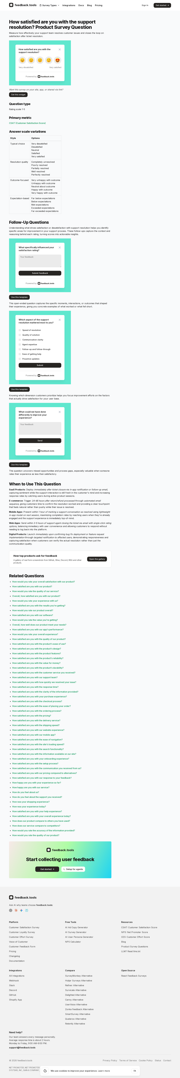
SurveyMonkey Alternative (78, 975)
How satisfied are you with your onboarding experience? (40, 758)
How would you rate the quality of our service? (35, 591)
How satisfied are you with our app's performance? (38, 629)
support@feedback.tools (22, 1047)
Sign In (145, 5)
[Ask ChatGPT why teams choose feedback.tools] (10, 910)
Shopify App (15, 999)
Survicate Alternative (75, 990)
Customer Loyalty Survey (22, 932)
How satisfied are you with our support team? (35, 677)
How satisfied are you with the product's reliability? (37, 658)
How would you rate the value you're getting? (35, 620)
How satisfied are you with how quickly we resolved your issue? (44, 682)
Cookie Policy (146, 1060)
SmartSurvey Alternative (77, 1014)
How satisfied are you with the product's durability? (38, 667)
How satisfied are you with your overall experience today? (41, 816)
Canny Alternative (74, 999)
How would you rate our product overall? (32, 610)
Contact (167, 1060)
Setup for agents (74, 869)
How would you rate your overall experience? (35, 634)
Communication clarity (32, 340)
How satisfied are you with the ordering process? (36, 711)
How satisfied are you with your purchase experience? (39, 696)
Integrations (68, 5)
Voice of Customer (18, 941)
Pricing (98, 5)
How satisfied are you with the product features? (36, 653)
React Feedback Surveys (133, 975)
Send (40, 440)
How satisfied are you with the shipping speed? (36, 725)
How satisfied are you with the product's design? (36, 648)
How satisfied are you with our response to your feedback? (42, 778)
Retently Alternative (75, 1023)
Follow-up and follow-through (36, 349)
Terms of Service (128, 1060)
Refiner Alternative (74, 985)
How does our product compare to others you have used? (41, 821)
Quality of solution (31, 335)
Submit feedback (40, 273)
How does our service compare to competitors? (36, 825)
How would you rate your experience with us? (35, 600)
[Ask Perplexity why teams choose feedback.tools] (26, 910)
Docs (81, 5)
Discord (13, 990)
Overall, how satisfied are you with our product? (36, 596)
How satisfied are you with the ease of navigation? (37, 739)
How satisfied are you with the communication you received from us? (46, 768)
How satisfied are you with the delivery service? (36, 720)
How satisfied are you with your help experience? (37, 811)
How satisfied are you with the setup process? (35, 763)
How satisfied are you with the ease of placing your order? (41, 706)
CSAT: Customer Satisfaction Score (139, 927)
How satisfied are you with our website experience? (38, 730)
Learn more (104, 1070)
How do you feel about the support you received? (37, 797)
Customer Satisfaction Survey (24, 927)
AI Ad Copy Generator (76, 927)
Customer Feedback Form (22, 946)
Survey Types (49, 5)
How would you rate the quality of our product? (35, 835)
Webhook (14, 980)
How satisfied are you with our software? (32, 615)
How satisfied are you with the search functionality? (38, 749)
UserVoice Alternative (76, 1004)
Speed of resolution (31, 330)
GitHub (12, 995)
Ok (135, 1071)
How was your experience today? (29, 806)
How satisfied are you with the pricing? (31, 715)
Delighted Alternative (75, 995)
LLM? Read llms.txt (130, 951)
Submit (40, 365)
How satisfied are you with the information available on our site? (44, 754)
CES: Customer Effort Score (135, 937)
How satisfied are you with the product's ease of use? (39, 644)
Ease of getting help (31, 354)
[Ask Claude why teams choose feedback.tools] (16, 910)
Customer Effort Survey (21, 937)
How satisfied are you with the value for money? (36, 663)
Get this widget (18, 94)
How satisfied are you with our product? (32, 586)
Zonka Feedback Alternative (79, 1009)
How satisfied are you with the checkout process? (37, 701)
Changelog (14, 956)
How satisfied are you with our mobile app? (34, 734)
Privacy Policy (110, 1060)
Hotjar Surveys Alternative (78, 980)
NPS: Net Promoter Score (134, 932)
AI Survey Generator (75, 932)
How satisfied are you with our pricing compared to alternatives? (44, 773)
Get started (161, 5)
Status (158, 1060)
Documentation (17, 961)
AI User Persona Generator (79, 937)
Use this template (19, 297)
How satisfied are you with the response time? (35, 687)
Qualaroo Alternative (75, 1019)
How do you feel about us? (25, 792)
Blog (89, 5)
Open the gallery (97, 559)
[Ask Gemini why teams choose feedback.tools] (21, 910)
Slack (12, 985)
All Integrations (16, 975)
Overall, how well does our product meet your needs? (39, 624)
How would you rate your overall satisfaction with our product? (43, 581)
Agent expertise (29, 344)
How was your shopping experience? (31, 801)
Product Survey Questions (134, 946)
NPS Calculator (73, 941)
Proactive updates (30, 359)
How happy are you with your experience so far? (36, 782)
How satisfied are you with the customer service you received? (43, 672)
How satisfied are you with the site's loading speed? (38, 744)
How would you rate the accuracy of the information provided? (43, 830)
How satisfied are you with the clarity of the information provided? (45, 691)
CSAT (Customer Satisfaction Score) (27, 123)
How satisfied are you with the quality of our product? (39, 639)
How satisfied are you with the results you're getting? (38, 605)
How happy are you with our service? (30, 787)
